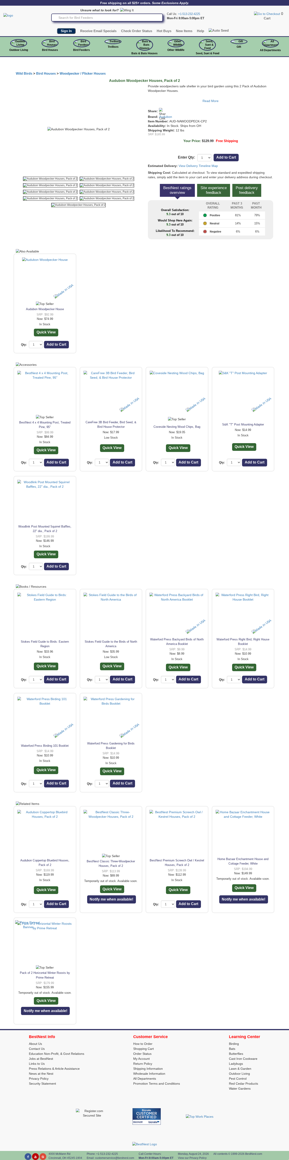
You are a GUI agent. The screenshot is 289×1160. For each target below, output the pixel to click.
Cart (267, 18)
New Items (184, 31)
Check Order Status (136, 31)
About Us (35, 1044)
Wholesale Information (149, 1073)
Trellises (113, 46)
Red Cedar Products (243, 1083)
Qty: (24, 344)
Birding (234, 1044)
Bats (232, 1049)
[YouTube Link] (35, 1156)
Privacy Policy (39, 1078)
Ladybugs (236, 1063)
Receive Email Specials (98, 31)
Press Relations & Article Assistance (54, 1068)
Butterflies (236, 1053)
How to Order (142, 1044)
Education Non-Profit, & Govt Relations (56, 1053)
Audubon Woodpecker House (45, 309)
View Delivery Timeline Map (198, 166)
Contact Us (37, 1049)
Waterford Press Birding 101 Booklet (45, 745)
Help (200, 31)
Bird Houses (50, 50)
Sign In (66, 31)
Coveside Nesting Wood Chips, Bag (177, 426)
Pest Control (238, 1078)
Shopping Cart (143, 1049)
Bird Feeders (81, 50)
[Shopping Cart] (267, 13)
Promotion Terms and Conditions (156, 1083)
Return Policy (142, 1063)
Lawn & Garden (240, 1068)
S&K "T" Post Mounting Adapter (243, 424)
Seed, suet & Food (207, 53)
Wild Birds (24, 73)
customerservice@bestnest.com (114, 1158)
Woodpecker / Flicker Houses (83, 73)
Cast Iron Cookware (243, 1058)
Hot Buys (164, 31)
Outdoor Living (18, 50)
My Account (141, 1058)
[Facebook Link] (28, 1156)
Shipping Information (148, 1068)
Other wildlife (175, 50)
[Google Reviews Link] (43, 1156)
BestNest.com (253, 1153)
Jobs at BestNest (41, 1058)
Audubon (165, 117)
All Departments (270, 50)
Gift (239, 46)
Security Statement (42, 1083)
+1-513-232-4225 (189, 14)
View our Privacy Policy (192, 1158)
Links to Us (37, 1063)
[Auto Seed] (218, 30)
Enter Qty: (186, 157)
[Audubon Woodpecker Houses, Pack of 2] (50, 179)
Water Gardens (240, 1088)
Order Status (142, 1053)
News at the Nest (41, 1073)
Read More (211, 101)
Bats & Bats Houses (144, 53)
